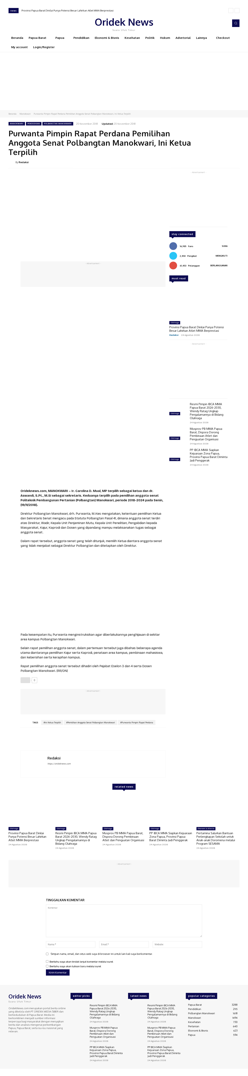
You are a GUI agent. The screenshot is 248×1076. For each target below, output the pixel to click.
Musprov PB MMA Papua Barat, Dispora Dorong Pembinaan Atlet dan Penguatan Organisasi (206, 434)
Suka (224, 246)
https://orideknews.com (59, 763)
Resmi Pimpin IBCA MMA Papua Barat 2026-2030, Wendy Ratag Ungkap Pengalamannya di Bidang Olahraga (206, 411)
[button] (235, 23)
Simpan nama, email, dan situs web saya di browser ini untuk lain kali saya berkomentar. (101, 953)
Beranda (12, 113)
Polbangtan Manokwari (58, 124)
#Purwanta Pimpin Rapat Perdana (136, 722)
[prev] (230, 10)
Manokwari (25, 113)
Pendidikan (34, 124)
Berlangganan (218, 265)
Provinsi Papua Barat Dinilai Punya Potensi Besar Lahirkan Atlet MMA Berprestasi (68, 10)
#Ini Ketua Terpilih (52, 722)
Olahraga (174, 322)
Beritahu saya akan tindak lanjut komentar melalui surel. (82, 961)
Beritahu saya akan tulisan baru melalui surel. (76, 966)
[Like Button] (25, 680)
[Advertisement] (124, 81)
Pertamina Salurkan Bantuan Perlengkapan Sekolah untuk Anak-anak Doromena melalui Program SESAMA (215, 838)
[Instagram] (214, 23)
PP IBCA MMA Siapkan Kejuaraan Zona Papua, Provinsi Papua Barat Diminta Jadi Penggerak (208, 455)
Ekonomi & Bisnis (206, 828)
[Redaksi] (12, 162)
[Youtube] (225, 23)
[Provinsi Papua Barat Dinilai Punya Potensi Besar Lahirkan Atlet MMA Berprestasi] (198, 302)
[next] (237, 10)
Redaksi (24, 162)
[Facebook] (209, 23)
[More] (235, 162)
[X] (220, 23)
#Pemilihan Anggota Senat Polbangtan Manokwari (90, 722)
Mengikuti (221, 255)
